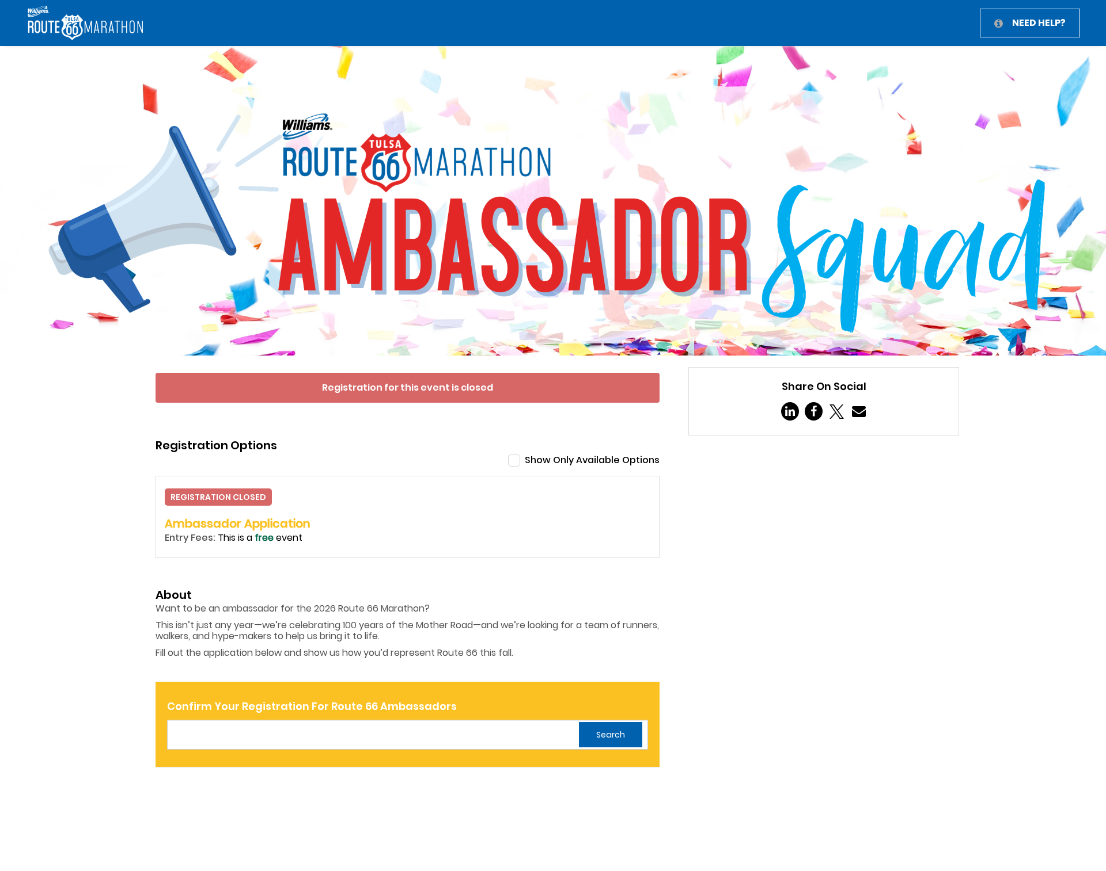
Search (610, 734)
